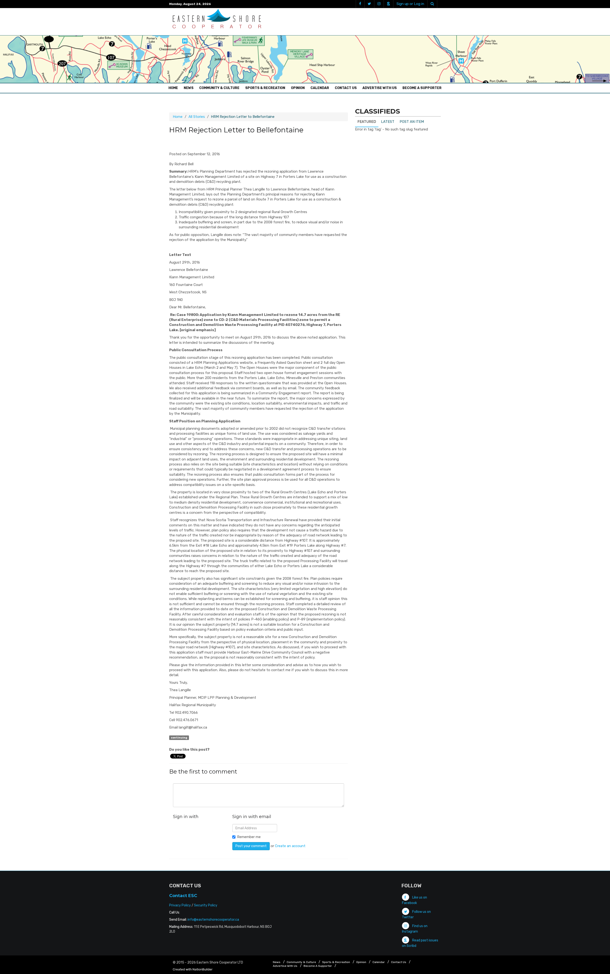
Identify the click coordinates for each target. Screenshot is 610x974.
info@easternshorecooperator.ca (213, 920)
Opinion (298, 88)
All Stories (196, 117)
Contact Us (346, 88)
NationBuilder (203, 969)
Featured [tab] (366, 122)
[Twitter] (369, 4)
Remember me (249, 837)
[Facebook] (360, 4)
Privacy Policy (180, 905)
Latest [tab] (387, 122)
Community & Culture (219, 88)
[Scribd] (388, 4)
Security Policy (205, 905)
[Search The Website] (432, 4)
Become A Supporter (422, 88)
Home (174, 88)
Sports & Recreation (265, 88)
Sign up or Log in (410, 4)
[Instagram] (379, 4)
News (188, 88)
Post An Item (412, 122)
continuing (179, 737)
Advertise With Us (379, 88)
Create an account (290, 846)
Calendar (319, 88)
